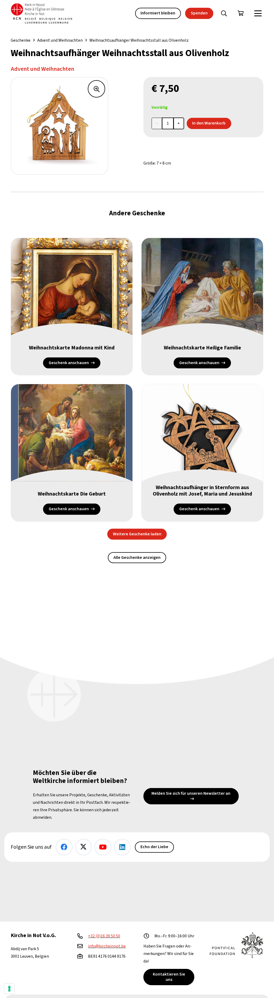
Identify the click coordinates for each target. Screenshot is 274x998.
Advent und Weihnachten (60, 40)
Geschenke (21, 40)
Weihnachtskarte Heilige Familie (202, 348)
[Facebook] (64, 847)
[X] (83, 847)
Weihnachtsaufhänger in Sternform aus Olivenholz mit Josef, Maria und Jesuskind (202, 491)
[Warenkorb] (240, 13)
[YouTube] (102, 847)
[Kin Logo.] (41, 13)
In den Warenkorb (209, 123)
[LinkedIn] (122, 847)
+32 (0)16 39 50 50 (104, 936)
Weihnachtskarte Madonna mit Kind (72, 348)
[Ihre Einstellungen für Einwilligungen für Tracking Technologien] (9, 989)
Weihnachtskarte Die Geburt (72, 494)
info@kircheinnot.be (107, 946)
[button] (224, 13)
